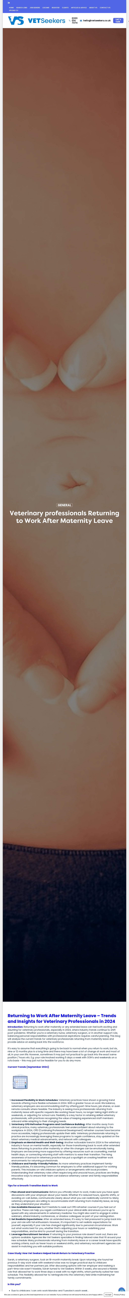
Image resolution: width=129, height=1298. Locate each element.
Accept (108, 1294)
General (64, 505)
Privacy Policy (119, 1294)
